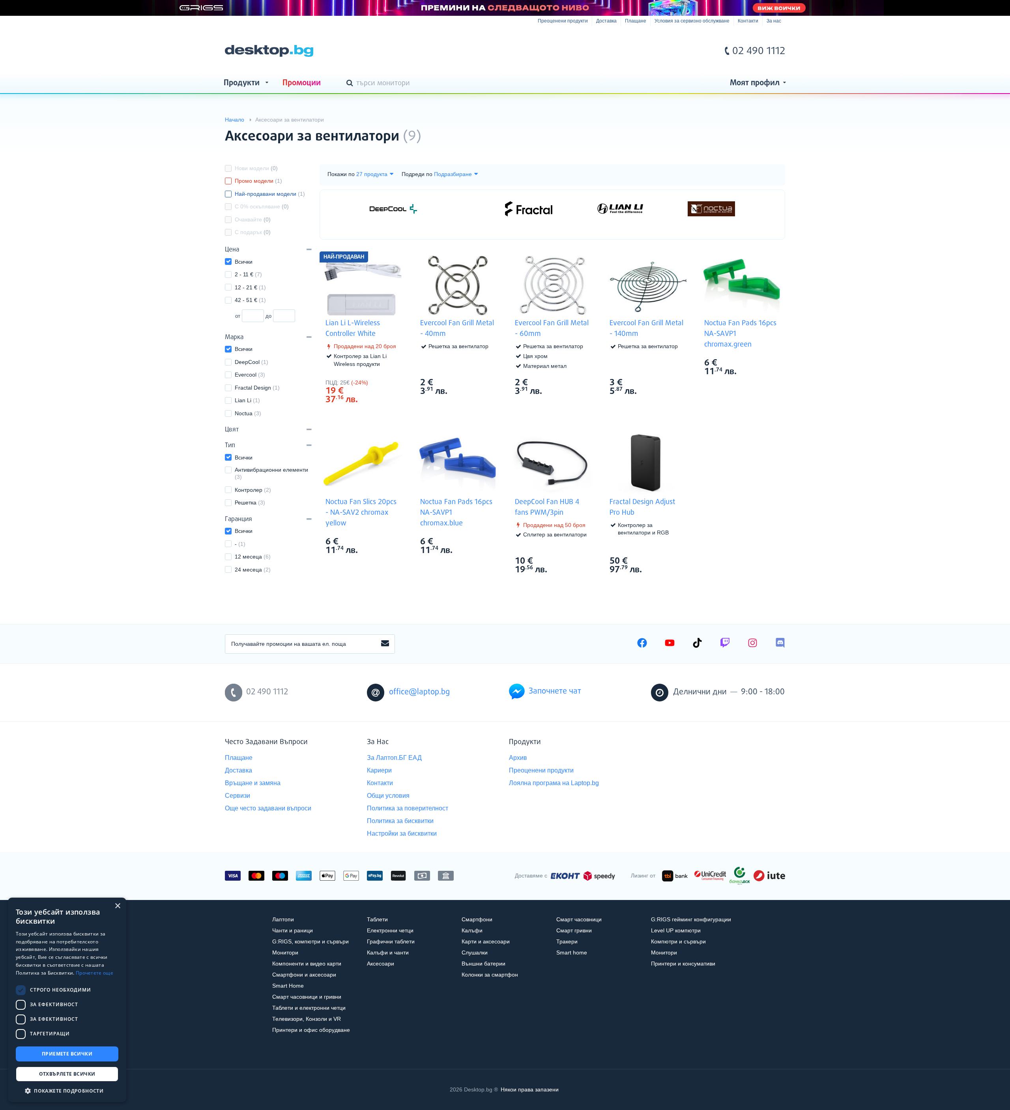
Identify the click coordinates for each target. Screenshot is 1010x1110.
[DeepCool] (393, 208)
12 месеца (253, 556)
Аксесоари (380, 963)
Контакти (748, 21)
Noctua (248, 413)
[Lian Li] (620, 209)
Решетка (250, 502)
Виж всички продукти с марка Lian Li (386, 382)
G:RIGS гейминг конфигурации (691, 919)
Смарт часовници (579, 919)
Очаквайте (253, 219)
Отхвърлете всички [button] (67, 1074)
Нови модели (256, 168)
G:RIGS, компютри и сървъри (310, 941)
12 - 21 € (250, 287)
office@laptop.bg (419, 692)
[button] (67, 1090)
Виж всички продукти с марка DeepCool (576, 560)
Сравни (368, 414)
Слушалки (475, 952)
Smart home (571, 952)
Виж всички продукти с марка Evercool (481, 382)
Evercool (250, 374)
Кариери (379, 770)
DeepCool (251, 362)
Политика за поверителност (407, 808)
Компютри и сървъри (678, 941)
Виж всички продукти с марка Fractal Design (671, 560)
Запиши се (385, 644)
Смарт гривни (574, 930)
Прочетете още (94, 972)
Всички (243, 262)
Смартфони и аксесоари (304, 974)
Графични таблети (391, 941)
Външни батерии (483, 963)
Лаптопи (283, 919)
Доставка (606, 21)
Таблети (377, 919)
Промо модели (258, 181)
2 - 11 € (248, 274)
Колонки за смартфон (490, 974)
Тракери (567, 941)
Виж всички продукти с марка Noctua (765, 362)
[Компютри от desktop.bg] (269, 51)
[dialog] (67, 1000)
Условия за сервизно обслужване (692, 21)
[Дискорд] (780, 644)
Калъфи (472, 930)
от (237, 316)
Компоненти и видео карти (306, 963)
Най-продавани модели (270, 194)
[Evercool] (461, 209)
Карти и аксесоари (486, 941)
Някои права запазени (530, 1089)
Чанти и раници (292, 930)
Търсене (351, 83)
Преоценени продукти (563, 21)
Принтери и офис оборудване (311, 1030)
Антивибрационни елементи (272, 473)
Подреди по (417, 174)
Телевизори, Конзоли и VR (306, 1019)
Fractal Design (257, 387)
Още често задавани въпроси (268, 808)
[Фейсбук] (642, 644)
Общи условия (388, 795)
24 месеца (253, 569)
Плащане (635, 21)
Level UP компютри (676, 930)
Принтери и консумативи (683, 963)
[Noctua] (711, 208)
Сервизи (237, 795)
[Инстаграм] (753, 644)
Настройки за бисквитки (402, 833)
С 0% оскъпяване (262, 206)
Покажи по (341, 174)
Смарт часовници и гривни (306, 997)
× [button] (117, 906)
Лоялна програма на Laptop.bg (554, 783)
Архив (518, 757)
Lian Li (247, 400)
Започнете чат (555, 691)
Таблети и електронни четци (309, 1008)
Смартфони (477, 919)
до (268, 316)
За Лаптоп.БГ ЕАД (394, 757)
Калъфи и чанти (388, 952)
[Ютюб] (670, 644)
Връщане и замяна (253, 783)
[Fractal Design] (528, 208)
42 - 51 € (250, 300)
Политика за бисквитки (400, 821)
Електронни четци (390, 930)
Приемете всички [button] (67, 1053)
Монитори (285, 952)
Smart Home (288, 985)
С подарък (253, 232)
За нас (774, 21)
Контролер (253, 490)
